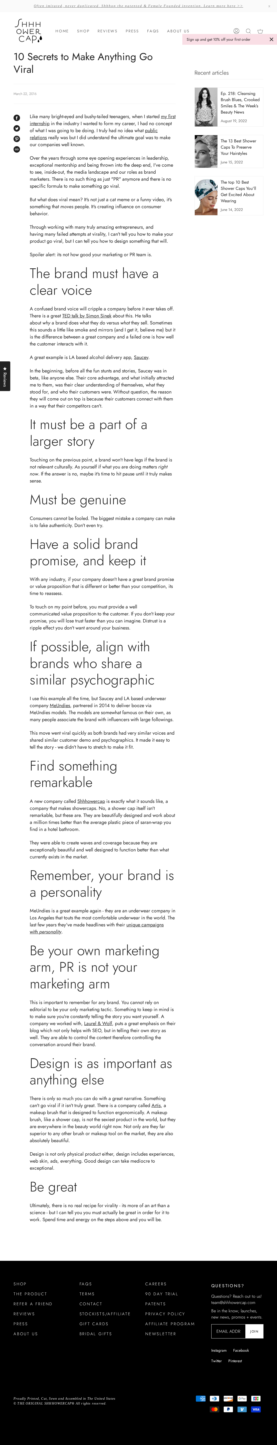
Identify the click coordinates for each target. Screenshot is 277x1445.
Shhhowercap (91, 801)
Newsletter (160, 1334)
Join (254, 1331)
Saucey (141, 357)
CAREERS (156, 1284)
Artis (156, 1105)
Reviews (24, 1314)
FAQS (86, 1284)
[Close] (271, 39)
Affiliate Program (170, 1324)
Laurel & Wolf (98, 1023)
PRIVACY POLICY (165, 1314)
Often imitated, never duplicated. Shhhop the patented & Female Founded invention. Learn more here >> (138, 6)
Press (21, 1324)
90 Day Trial (162, 1294)
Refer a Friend (33, 1304)
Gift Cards (94, 1324)
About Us (26, 1334)
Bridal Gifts (96, 1334)
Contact (91, 1304)
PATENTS (155, 1304)
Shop (20, 1284)
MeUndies (60, 705)
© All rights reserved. (60, 1403)
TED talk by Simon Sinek (86, 315)
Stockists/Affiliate (105, 1314)
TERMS (87, 1294)
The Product (30, 1294)
